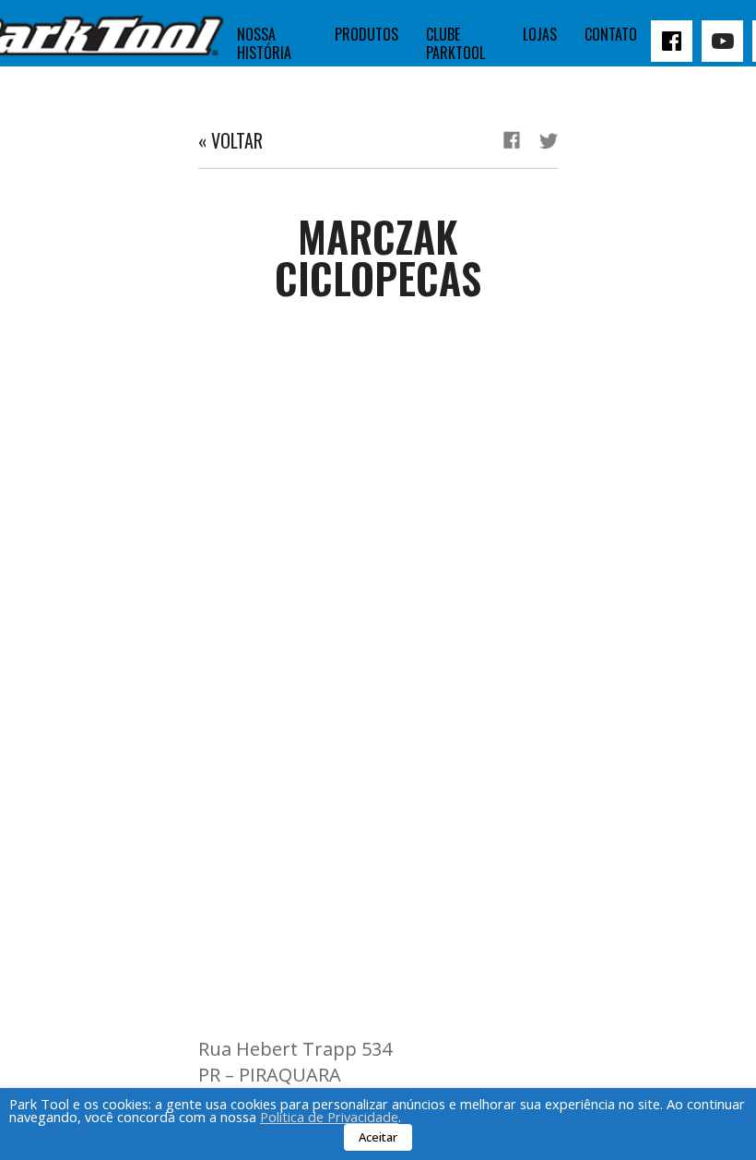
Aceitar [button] (378, 1137)
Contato (611, 34)
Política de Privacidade (329, 1116)
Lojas (540, 34)
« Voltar (230, 140)
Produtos (366, 34)
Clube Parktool (455, 43)
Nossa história (264, 43)
